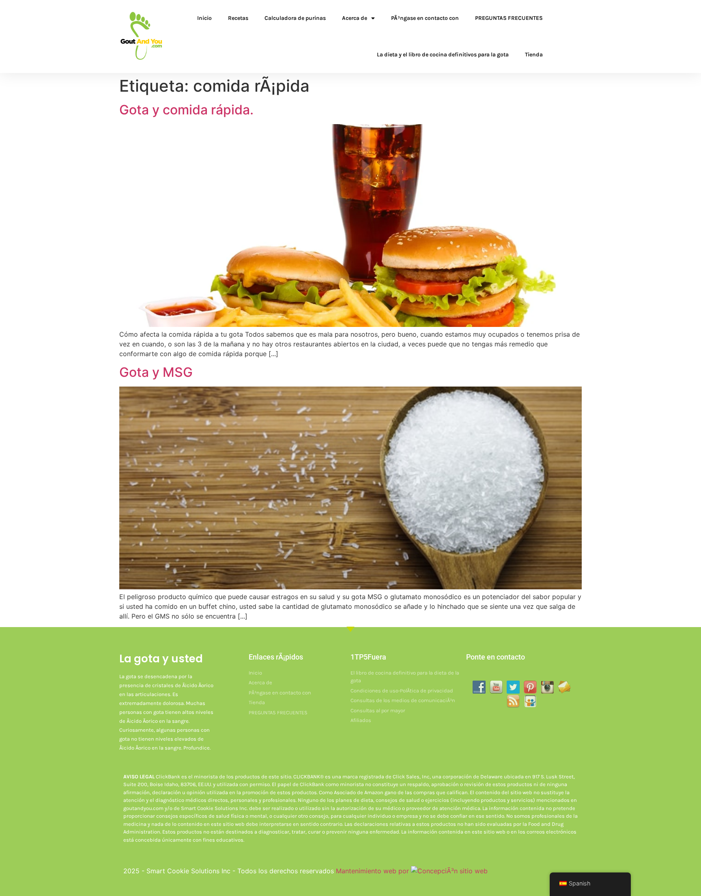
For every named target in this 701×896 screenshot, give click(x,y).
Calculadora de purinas (295, 18)
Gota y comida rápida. (186, 110)
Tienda (534, 54)
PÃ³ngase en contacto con (425, 18)
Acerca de (354, 18)
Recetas (238, 18)
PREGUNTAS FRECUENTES (509, 18)
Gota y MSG (156, 372)
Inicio (204, 18)
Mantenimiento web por (373, 871)
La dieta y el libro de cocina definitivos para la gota (443, 54)
